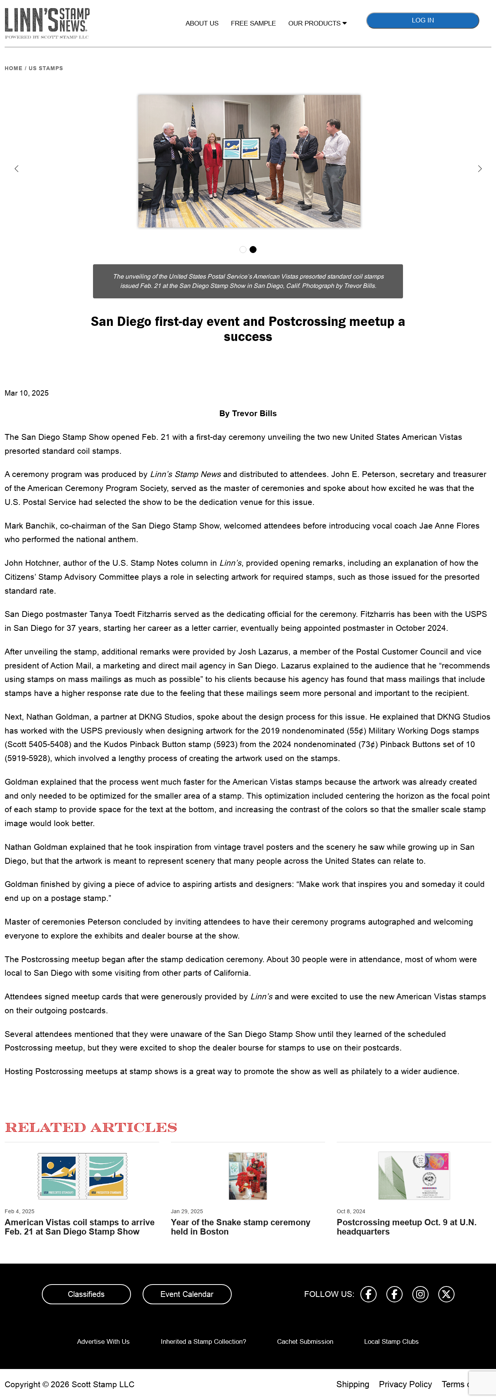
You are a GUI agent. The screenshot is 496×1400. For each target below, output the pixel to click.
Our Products (315, 23)
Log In (423, 20)
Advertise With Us (103, 1341)
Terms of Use (466, 1384)
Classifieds (86, 1294)
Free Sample (253, 23)
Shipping (352, 1384)
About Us (202, 23)
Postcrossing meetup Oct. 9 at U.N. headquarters (407, 1226)
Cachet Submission (305, 1341)
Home (13, 68)
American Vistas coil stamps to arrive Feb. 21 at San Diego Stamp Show (80, 1226)
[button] (16, 168)
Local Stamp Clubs (391, 1341)
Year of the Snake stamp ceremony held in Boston (240, 1226)
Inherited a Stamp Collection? (203, 1341)
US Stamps (46, 68)
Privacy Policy (405, 1384)
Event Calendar (187, 1294)
